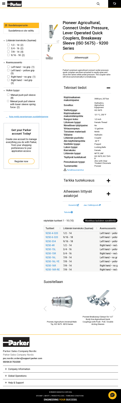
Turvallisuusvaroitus (75, 170)
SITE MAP (40, 396)
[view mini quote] (114, 4)
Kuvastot (72, 205)
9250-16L (51, 257)
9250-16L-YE (52, 261)
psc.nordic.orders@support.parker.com (22, 358)
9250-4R (50, 245)
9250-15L (51, 249)
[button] (112, 395)
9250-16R (51, 265)
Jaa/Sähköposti (91, 205)
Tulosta (67, 212)
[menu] (3, 3)
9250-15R (51, 253)
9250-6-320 (52, 237)
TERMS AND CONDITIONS (75, 396)
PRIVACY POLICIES (58, 396)
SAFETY (47, 396)
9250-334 (51, 241)
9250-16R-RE (53, 269)
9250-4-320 (52, 233)
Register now (21, 161)
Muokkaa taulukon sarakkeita (100, 220)
